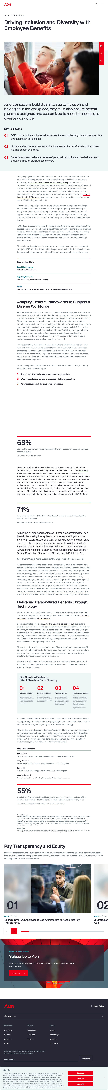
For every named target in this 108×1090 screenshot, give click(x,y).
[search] (97, 4)
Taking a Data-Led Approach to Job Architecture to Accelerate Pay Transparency (42, 921)
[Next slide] (14, 931)
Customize (80, 1073)
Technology (54, 1034)
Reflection (83, 470)
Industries (31, 1034)
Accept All (80, 1084)
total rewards (44, 618)
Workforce (54, 1043)
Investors (7, 1039)
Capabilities (31, 1030)
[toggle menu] (102, 4)
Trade (52, 1030)
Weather (53, 1039)
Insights (30, 1039)
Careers (7, 1034)
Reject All (80, 1079)
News (6, 1043)
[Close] (104, 1078)
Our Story (8, 1030)
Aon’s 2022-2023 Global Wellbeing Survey (48, 182)
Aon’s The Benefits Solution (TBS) (58, 623)
